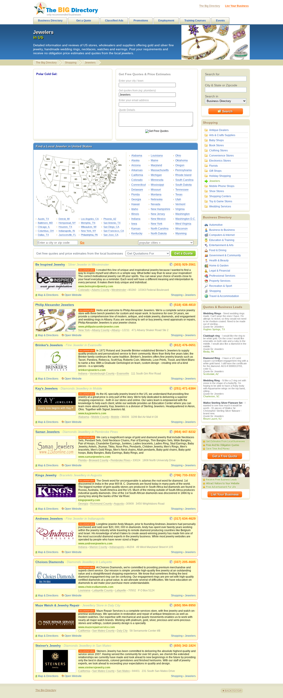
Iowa (134, 223)
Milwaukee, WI (88, 227)
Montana (156, 194)
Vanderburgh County (102, 373)
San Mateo (123, 671)
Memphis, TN (88, 223)
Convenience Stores (221, 155)
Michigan (156, 175)
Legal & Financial (219, 270)
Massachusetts (160, 170)
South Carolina (184, 179)
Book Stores (216, 145)
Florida (135, 194)
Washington (182, 214)
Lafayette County (102, 590)
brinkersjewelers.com (92, 370)
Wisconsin (181, 228)
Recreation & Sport (220, 285)
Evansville (123, 373)
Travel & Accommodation (224, 296)
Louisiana (157, 155)
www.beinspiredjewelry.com (95, 286)
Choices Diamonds (49, 562)
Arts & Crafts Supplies (222, 135)
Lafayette (120, 590)
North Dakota (159, 233)
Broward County (98, 460)
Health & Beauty (219, 260)
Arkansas (137, 170)
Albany (115, 330)
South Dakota (183, 184)
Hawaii (135, 204)
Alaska (135, 160)
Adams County (100, 289)
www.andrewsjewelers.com (95, 543)
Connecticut (138, 184)
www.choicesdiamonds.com (95, 586)
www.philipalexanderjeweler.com (98, 326)
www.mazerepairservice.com (96, 627)
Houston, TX (65, 227)
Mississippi (157, 184)
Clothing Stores (218, 150)
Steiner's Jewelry (48, 645)
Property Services (219, 280)
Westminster (118, 289)
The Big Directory (46, 62)
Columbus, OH (46, 230)
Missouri (156, 189)
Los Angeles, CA (90, 219)
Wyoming (181, 233)
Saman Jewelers (47, 432)
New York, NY (88, 230)
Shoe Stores (216, 191)
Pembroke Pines (120, 460)
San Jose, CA (110, 234)
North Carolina (159, 228)
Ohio (178, 155)
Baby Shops (216, 140)
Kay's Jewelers (46, 388)
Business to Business (222, 229)
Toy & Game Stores (220, 201)
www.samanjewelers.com (94, 456)
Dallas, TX (43, 234)
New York (156, 223)
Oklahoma (181, 160)
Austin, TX (43, 219)
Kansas (135, 228)
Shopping (70, 62)
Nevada (155, 204)
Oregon (179, 165)
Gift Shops (215, 170)
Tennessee (182, 189)
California (137, 175)
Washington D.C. (185, 218)
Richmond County (101, 503)
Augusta (119, 503)
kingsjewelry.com (89, 500)
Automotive (216, 224)
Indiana (135, 218)
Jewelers (90, 62)
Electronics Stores (220, 160)
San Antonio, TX (111, 223)
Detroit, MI (64, 219)
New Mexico (158, 218)
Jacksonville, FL (67, 234)
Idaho (134, 209)
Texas (178, 194)
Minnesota (157, 179)
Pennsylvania (183, 170)
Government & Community (225, 255)
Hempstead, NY (67, 223)
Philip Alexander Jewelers (54, 305)
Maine (154, 160)
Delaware (137, 189)
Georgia (136, 199)
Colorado (137, 179)
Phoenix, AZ (109, 219)
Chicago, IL (44, 227)
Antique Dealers (219, 130)
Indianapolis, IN (67, 230)
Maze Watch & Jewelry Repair (57, 605)
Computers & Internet (222, 235)
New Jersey (158, 214)
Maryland (156, 165)
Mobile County (100, 416)
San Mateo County (103, 630)
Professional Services (222, 275)
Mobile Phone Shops (221, 186)
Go (82, 242)
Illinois (135, 214)
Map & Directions (48, 295)
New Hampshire (160, 209)
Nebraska (157, 199)
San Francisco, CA (113, 230)
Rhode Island (183, 175)
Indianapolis (116, 547)
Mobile (115, 416)
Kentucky (136, 233)
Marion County (98, 547)
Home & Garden (219, 265)
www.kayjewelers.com (92, 413)
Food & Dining (217, 250)
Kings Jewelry (46, 475)
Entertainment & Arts (221, 245)
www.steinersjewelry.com (94, 667)
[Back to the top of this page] (234, 691)
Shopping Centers (220, 196)
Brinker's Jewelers (49, 345)
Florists (213, 165)
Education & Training (221, 240)
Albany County (100, 330)
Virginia (180, 209)
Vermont (180, 204)
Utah (178, 199)
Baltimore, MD (45, 223)
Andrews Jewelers (49, 518)
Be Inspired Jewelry (50, 264)
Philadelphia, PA (89, 234)
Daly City (122, 630)
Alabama (136, 155)
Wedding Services (220, 206)
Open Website (73, 295)
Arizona (136, 165)
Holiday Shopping (220, 175)
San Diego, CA (111, 227)
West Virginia (183, 223)
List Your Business (237, 6)
